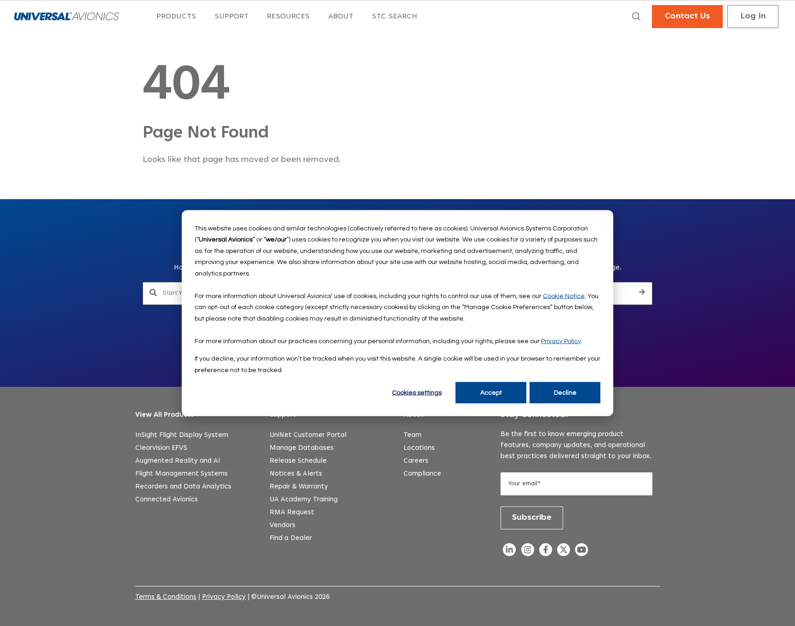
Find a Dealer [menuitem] (291, 538)
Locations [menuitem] (419, 448)
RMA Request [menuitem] (292, 512)
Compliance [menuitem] (422, 474)
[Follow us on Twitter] (563, 552)
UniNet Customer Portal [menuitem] (308, 435)
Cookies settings (417, 393)
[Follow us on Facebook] (545, 552)
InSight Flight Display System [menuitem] (181, 435)
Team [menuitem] (412, 435)
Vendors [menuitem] (282, 525)
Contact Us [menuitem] (687, 16)
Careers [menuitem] (415, 461)
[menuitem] (176, 16)
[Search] (642, 293)
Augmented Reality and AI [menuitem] (177, 461)
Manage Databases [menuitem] (302, 448)
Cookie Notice (564, 296)
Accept (491, 393)
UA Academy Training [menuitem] (304, 499)
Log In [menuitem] (753, 16)
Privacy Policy (561, 341)
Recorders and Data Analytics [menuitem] (183, 486)
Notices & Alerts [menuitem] (296, 474)
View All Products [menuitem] (164, 415)
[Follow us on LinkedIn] (509, 552)
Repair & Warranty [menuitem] (299, 486)
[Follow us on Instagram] (527, 552)
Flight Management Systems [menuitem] (181, 474)
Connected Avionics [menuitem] (166, 499)
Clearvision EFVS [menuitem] (161, 448)
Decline (565, 393)
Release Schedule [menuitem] (298, 461)
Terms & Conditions (165, 597)
